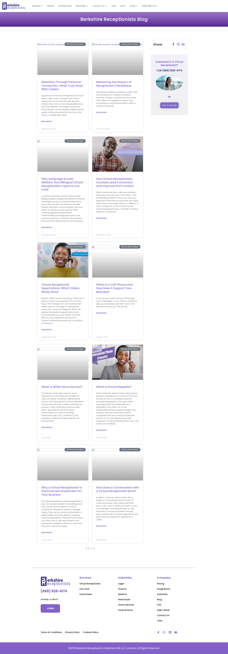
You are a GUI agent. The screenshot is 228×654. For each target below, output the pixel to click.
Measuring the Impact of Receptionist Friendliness (113, 83)
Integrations (163, 588)
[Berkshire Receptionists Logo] (56, 581)
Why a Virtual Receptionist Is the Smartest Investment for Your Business (61, 491)
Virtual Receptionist (90, 583)
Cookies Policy (90, 632)
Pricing (160, 583)
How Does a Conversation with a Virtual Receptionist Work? (117, 489)
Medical (122, 594)
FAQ (159, 604)
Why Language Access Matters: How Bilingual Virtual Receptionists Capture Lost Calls (62, 184)
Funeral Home (125, 610)
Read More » (47, 121)
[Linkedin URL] (170, 632)
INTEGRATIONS (65, 6)
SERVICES (36, 6)
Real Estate (124, 599)
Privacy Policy (72, 632)
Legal (121, 583)
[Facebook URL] (158, 632)
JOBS (113, 6)
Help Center (163, 610)
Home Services (126, 604)
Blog (122, 6)
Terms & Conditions (51, 632)
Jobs (159, 620)
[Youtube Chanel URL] (175, 632)
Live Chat (84, 588)
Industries (162, 594)
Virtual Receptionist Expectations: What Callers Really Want (60, 288)
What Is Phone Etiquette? (114, 387)
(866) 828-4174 (149, 6)
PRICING (50, 6)
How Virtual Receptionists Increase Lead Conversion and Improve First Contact (115, 182)
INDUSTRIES (81, 6)
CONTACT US (98, 6)
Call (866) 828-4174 (169, 70)
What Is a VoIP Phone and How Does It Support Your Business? (114, 288)
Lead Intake (85, 594)
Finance (122, 588)
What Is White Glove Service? (61, 387)
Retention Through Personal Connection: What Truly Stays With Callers (62, 85)
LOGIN (132, 6)
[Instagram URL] (164, 632)
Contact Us (163, 615)
